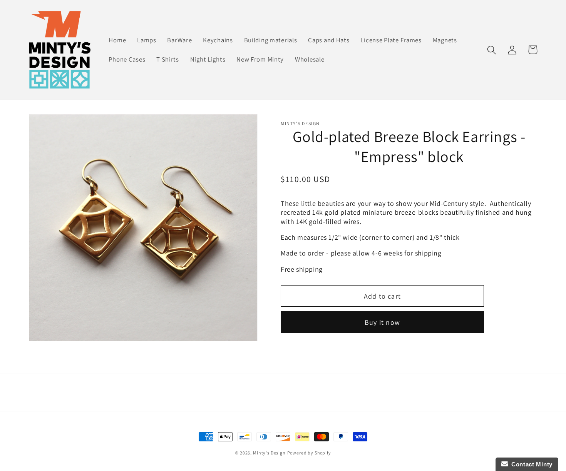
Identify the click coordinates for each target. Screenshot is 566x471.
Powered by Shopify (309, 453)
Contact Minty (530, 464)
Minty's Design (269, 453)
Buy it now (382, 322)
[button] (492, 50)
